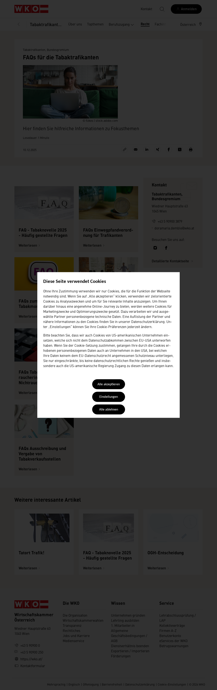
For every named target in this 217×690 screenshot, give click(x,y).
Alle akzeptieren (108, 384)
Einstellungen (108, 397)
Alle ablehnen (108, 409)
